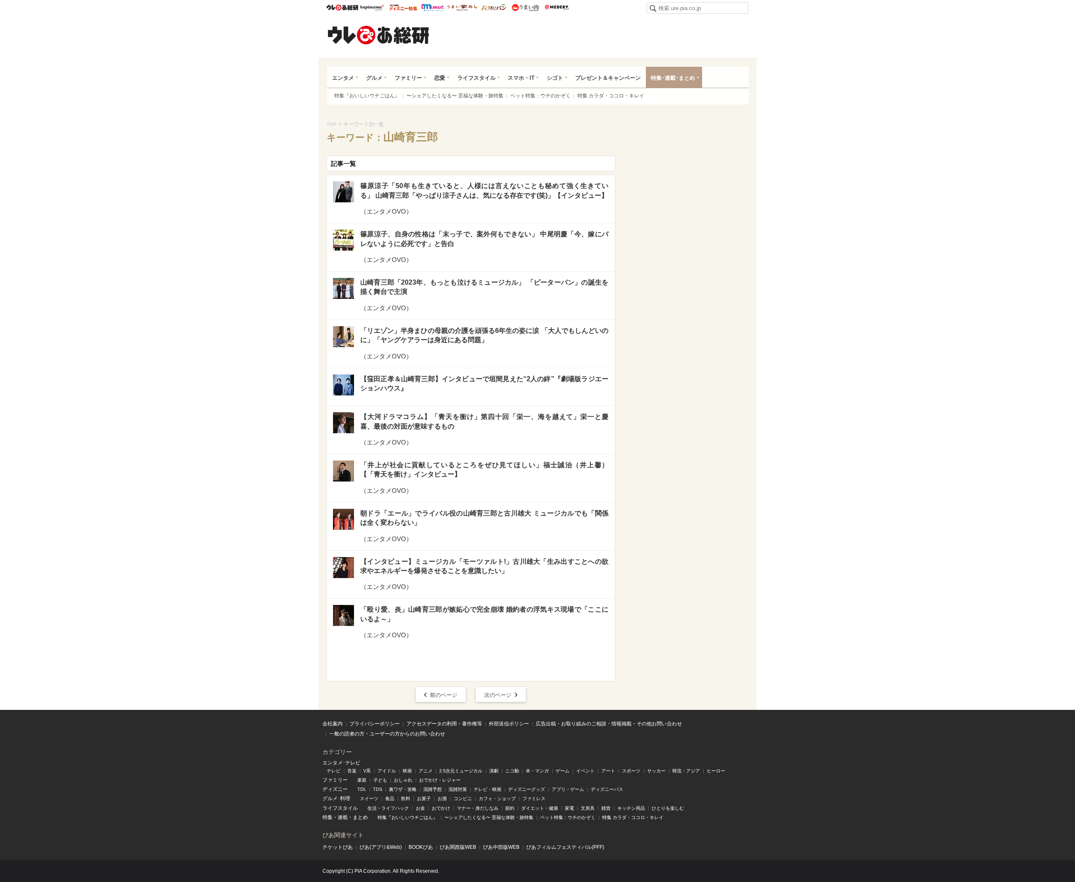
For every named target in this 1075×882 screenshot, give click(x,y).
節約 (509, 808)
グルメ (374, 78)
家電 (569, 808)
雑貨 (606, 808)
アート (608, 770)
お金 (420, 808)
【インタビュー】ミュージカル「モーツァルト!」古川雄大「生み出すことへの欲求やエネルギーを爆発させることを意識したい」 (484, 566)
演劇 (493, 770)
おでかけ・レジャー (440, 780)
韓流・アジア (686, 770)
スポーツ (631, 770)
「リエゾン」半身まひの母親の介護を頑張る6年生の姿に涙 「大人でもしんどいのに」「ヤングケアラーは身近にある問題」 (484, 335)
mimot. (432, 7)
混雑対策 (457, 789)
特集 (327, 817)
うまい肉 (525, 7)
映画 (407, 770)
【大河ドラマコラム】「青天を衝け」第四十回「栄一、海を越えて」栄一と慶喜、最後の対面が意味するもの (484, 421)
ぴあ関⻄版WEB (458, 847)
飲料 (405, 798)
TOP (331, 124)
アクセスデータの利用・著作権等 (444, 724)
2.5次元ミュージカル (460, 770)
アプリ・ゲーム (568, 789)
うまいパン (493, 7)
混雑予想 (432, 789)
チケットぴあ (337, 847)
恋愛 (439, 78)
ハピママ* (371, 7)
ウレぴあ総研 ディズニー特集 (403, 7)
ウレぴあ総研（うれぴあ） (378, 35)
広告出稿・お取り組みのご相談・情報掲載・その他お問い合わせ (609, 724)
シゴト (555, 78)
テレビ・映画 (487, 789)
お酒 (442, 798)
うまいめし (462, 7)
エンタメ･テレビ (341, 763)
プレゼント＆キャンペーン (608, 78)
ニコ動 (512, 770)
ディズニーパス (607, 789)
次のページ (497, 695)
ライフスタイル (476, 78)
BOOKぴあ (421, 847)
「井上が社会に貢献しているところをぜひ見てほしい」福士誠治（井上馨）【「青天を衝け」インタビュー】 (484, 469)
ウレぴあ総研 (342, 7)
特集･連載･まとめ (673, 78)
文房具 (588, 808)
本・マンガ (537, 770)
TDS (377, 789)
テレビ (334, 770)
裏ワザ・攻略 (403, 789)
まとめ (360, 817)
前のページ (443, 695)
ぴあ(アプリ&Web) (380, 847)
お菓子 (424, 798)
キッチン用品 (631, 808)
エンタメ (343, 78)
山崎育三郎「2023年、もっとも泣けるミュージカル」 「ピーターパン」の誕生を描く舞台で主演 (484, 287)
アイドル (387, 770)
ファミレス (533, 798)
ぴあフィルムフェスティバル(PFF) (565, 847)
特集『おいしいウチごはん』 (367, 96)
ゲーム (562, 770)
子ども (380, 780)
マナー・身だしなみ (477, 808)
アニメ (426, 770)
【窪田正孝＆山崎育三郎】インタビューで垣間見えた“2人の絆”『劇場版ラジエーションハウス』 (484, 383)
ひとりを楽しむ (668, 808)
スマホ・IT (521, 78)
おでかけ (441, 808)
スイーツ (369, 798)
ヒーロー (716, 770)
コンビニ (463, 798)
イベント (585, 770)
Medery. (556, 7)
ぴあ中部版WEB (501, 847)
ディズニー (335, 789)
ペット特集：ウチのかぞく (540, 96)
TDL (361, 789)
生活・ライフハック (388, 808)
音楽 (352, 770)
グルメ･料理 (336, 798)
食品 (389, 798)
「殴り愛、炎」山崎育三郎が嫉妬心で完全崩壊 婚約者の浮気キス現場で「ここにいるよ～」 (484, 614)
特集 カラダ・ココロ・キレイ (610, 96)
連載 (343, 817)
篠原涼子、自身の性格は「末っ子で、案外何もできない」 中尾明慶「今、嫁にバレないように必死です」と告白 (484, 238)
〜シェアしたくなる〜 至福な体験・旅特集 (454, 96)
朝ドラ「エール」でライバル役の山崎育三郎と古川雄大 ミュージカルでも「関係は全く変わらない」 (484, 518)
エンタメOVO (386, 211)
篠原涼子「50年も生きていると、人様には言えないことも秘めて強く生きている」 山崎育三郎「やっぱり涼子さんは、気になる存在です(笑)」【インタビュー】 (484, 190)
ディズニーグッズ (526, 789)
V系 (367, 770)
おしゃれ (403, 780)
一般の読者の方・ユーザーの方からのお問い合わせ (387, 734)
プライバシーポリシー (374, 724)
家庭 (362, 780)
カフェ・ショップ (497, 798)
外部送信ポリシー (509, 724)
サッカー (656, 770)
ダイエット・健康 (539, 808)
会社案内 (332, 724)
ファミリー (408, 78)
